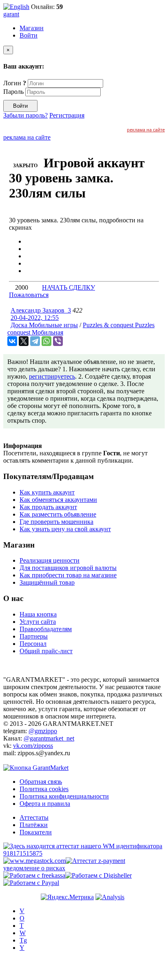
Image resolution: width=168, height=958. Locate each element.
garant (11, 14)
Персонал (33, 643)
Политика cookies (44, 788)
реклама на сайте (146, 129)
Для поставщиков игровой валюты (68, 567)
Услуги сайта (38, 621)
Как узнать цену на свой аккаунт (65, 529)
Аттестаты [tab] (34, 817)
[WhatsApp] (46, 341)
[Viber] (58, 341)
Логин (14, 83)
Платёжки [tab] (34, 824)
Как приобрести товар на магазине (68, 575)
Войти (29, 35)
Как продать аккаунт (48, 506)
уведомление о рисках (34, 868)
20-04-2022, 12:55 (35, 317)
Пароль (13, 91)
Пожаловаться (29, 294)
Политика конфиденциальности (64, 796)
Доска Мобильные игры (44, 325)
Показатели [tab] (36, 832)
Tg (23, 940)
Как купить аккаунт (47, 492)
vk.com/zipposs (33, 745)
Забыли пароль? (25, 115)
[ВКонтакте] (12, 341)
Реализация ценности (50, 560)
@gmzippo (43, 730)
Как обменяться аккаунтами (58, 499)
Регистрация (66, 115)
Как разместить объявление (58, 514)
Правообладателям (46, 628)
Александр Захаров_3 (41, 310)
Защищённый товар (47, 582)
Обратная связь (41, 781)
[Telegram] (35, 341)
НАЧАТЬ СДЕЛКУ (68, 287)
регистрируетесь (52, 376)
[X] (24, 341)
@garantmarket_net (49, 738)
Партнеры (34, 636)
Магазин (32, 27)
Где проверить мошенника (56, 521)
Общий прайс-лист (46, 651)
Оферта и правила (45, 803)
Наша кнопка (38, 614)
